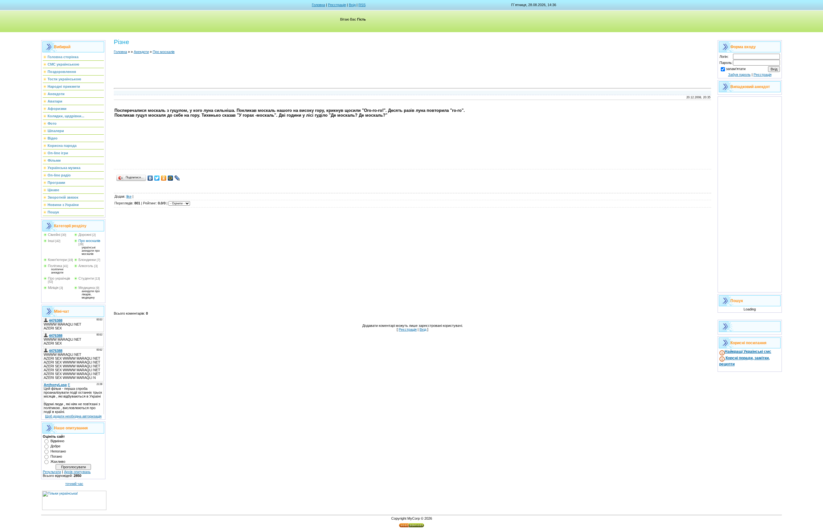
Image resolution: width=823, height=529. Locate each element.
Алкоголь (85, 266)
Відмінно (57, 441)
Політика (55, 266)
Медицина (86, 288)
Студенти (86, 278)
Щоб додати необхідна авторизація (73, 416)
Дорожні (84, 235)
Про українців (59, 278)
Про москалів (89, 241)
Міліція (53, 288)
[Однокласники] (163, 178)
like (128, 196)
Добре (55, 446)
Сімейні (54, 235)
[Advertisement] (412, 72)
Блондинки (87, 260)
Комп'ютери (57, 260)
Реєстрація (337, 5)
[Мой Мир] (170, 178)
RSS (362, 5)
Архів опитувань (77, 472)
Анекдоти (141, 52)
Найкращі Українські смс (748, 351)
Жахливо (57, 461)
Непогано (58, 451)
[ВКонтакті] (150, 178)
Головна (318, 5)
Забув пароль (739, 74)
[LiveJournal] (177, 178)
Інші (51, 241)
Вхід (352, 5)
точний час (74, 484)
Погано (56, 456)
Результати (52, 472)
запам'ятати (736, 69)
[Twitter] (157, 178)
